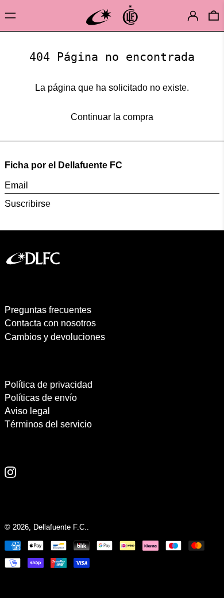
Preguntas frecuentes (48, 310)
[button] (213, 15)
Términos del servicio (48, 424)
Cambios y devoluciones (55, 337)
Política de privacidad (48, 384)
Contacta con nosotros (50, 323)
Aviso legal (27, 411)
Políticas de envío (41, 398)
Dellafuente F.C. (60, 527)
